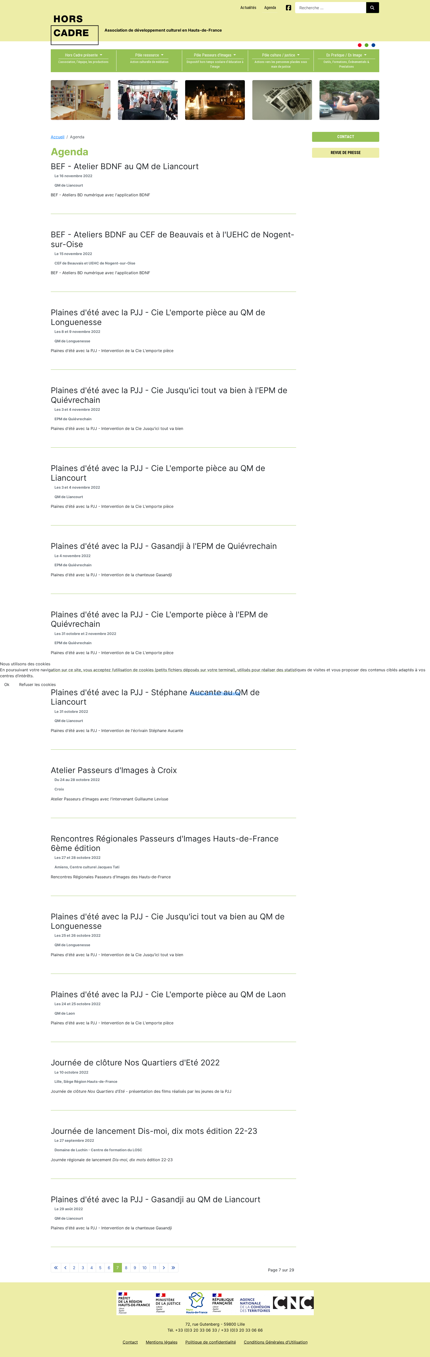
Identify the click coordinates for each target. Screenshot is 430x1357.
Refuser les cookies (37, 684)
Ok (6, 684)
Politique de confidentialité (215, 693)
